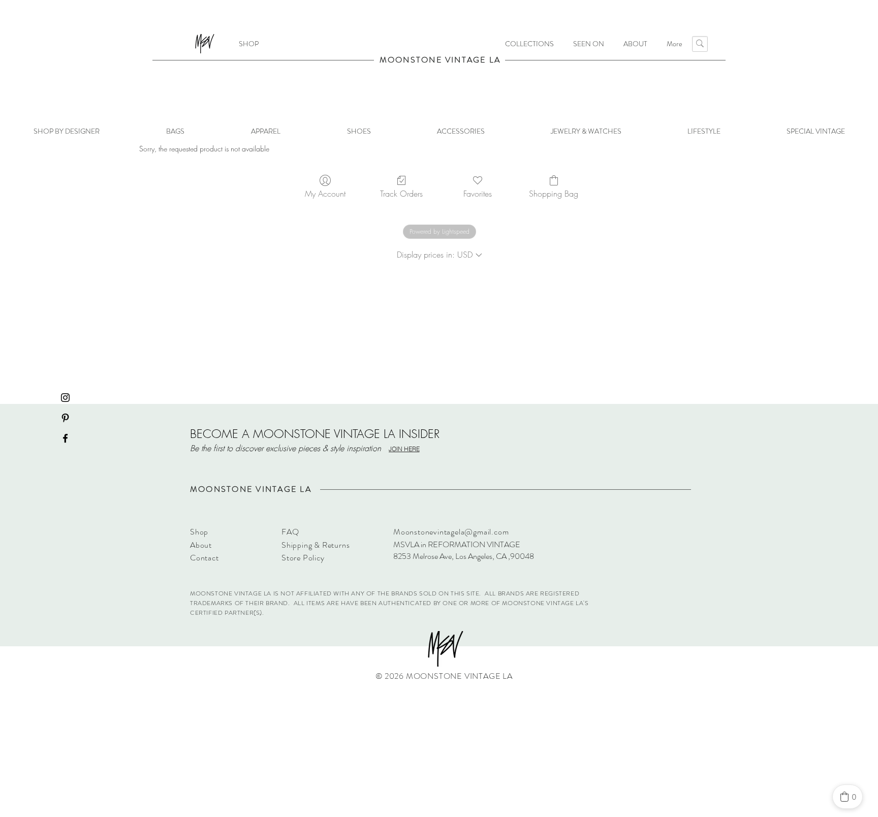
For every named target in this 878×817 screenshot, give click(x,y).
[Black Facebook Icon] (65, 438)
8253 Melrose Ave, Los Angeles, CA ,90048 (463, 556)
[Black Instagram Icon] (65, 397)
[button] (529, 43)
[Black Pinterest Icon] (65, 418)
